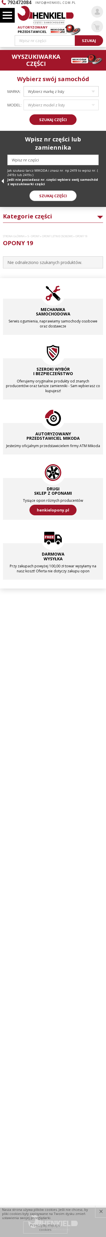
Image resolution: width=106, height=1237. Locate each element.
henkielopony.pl (53, 510)
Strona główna (14, 236)
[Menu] (7, 15)
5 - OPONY (33, 236)
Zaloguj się (97, 12)
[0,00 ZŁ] (97, 26)
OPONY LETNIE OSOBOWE (57, 236)
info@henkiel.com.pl (55, 3)
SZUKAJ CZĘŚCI (53, 119)
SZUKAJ (89, 40)
